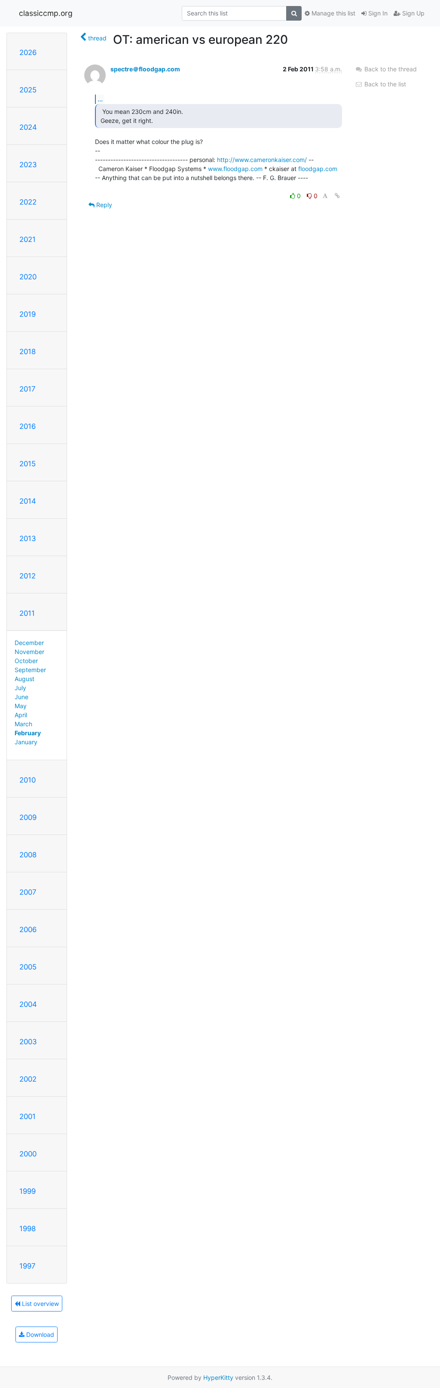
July (20, 687)
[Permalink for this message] (337, 195)
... (100, 99)
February (28, 733)
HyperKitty (218, 1377)
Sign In (377, 13)
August (24, 678)
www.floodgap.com (235, 168)
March (23, 724)
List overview (39, 1303)
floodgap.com (317, 168)
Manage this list (332, 13)
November (29, 651)
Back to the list (384, 84)
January (26, 742)
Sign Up (412, 13)
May (21, 705)
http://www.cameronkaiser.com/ (262, 159)
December (29, 642)
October (26, 660)
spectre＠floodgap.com (145, 69)
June (21, 696)
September (30, 669)
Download (39, 1334)
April (21, 714)
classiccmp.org (46, 13)
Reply (103, 204)
